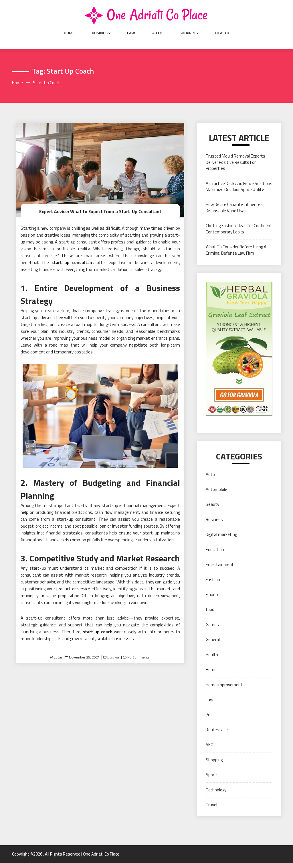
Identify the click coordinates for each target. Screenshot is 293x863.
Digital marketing (221, 534)
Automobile (216, 489)
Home (69, 33)
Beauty (212, 504)
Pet (209, 714)
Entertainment (220, 564)
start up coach (97, 631)
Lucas (58, 657)
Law (131, 33)
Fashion (213, 579)
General (213, 639)
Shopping (188, 33)
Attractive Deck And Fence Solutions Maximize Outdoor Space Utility (239, 186)
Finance (212, 594)
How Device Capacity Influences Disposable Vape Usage (234, 207)
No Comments (138, 657)
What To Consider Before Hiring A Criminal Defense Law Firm (236, 249)
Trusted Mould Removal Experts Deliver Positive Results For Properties (235, 162)
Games (212, 624)
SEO (209, 744)
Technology (216, 790)
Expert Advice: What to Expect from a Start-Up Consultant (100, 211)
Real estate (217, 729)
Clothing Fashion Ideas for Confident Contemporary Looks (239, 228)
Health (222, 33)
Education (215, 549)
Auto (157, 33)
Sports (212, 774)
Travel (211, 804)
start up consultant (73, 262)
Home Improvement (224, 684)
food (210, 609)
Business (101, 33)
